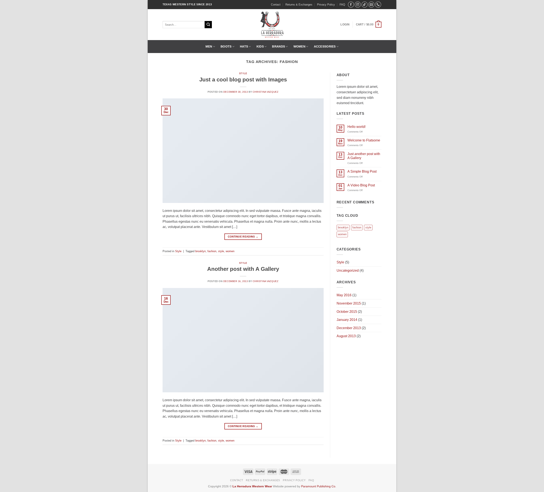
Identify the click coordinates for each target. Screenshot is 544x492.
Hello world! (356, 127)
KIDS (260, 46)
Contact (275, 4)
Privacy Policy (326, 4)
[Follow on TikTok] (364, 4)
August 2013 (346, 336)
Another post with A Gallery (243, 269)
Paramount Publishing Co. (318, 486)
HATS (244, 46)
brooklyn (200, 251)
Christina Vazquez (266, 92)
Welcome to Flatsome (363, 140)
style (221, 251)
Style (243, 73)
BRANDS (278, 46)
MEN (208, 46)
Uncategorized (348, 270)
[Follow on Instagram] (358, 4)
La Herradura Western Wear (252, 486)
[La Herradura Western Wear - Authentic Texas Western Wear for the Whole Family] (272, 24)
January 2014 (347, 319)
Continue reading (243, 236)
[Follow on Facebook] (351, 4)
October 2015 (347, 311)
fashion (211, 251)
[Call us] (378, 4)
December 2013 (349, 328)
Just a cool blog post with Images (243, 79)
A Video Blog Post (361, 185)
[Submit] (208, 24)
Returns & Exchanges (298, 4)
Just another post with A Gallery (363, 156)
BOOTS (226, 46)
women (230, 251)
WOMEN (299, 46)
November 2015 (349, 303)
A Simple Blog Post (362, 171)
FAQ (342, 4)
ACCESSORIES (325, 46)
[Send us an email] (371, 4)
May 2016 (344, 295)
